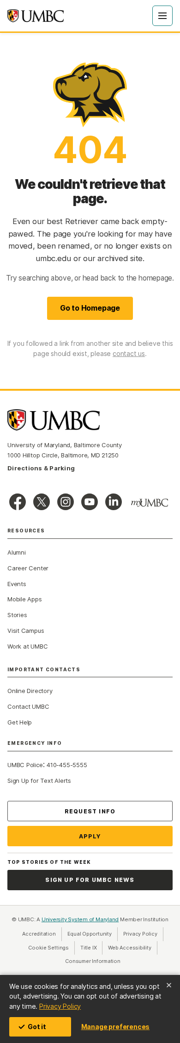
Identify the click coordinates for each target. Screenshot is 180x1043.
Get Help (19, 722)
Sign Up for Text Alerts (39, 780)
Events (16, 583)
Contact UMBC (28, 706)
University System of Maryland (80, 919)
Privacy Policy (60, 1006)
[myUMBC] (149, 503)
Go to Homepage (90, 307)
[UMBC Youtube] (89, 502)
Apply (90, 836)
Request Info (90, 811)
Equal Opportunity (92, 934)
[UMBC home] (35, 16)
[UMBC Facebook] (17, 502)
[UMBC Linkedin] (113, 502)
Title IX (91, 947)
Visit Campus (25, 630)
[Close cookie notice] (168, 985)
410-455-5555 (67, 764)
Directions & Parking (41, 468)
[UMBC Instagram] (65, 502)
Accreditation (38, 934)
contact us (129, 353)
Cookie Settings (48, 947)
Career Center (27, 568)
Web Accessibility (132, 947)
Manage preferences (115, 1027)
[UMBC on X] (41, 502)
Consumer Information (92, 961)
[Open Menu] (162, 16)
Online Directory (29, 690)
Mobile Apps (24, 599)
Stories (17, 614)
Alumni (16, 552)
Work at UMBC (27, 646)
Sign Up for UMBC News (89, 879)
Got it (37, 1027)
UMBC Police (25, 764)
